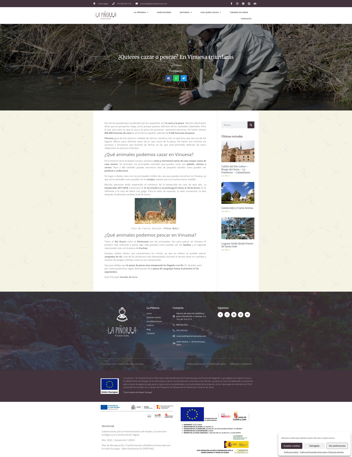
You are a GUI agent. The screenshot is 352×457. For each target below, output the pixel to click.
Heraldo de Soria (128, 277)
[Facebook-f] (220, 314)
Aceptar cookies (292, 446)
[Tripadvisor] (247, 314)
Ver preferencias (337, 446)
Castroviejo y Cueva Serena (237, 208)
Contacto (246, 19)
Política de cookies (291, 452)
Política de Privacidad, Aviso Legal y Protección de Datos (322, 452)
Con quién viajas (209, 12)
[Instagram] (227, 314)
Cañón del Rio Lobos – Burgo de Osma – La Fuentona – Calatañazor (235, 169)
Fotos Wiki (171, 228)
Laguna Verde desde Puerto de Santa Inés (237, 245)
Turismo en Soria (239, 12)
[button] (168, 78)
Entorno (184, 12)
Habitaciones (164, 12)
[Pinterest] (234, 314)
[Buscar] (251, 124)
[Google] (240, 314)
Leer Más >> (226, 176)
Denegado (314, 446)
